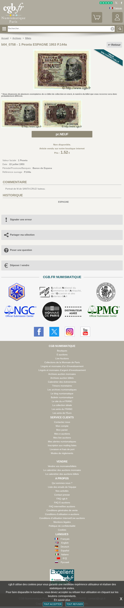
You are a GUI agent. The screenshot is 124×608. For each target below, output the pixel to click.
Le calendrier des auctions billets (62, 474)
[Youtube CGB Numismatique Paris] (85, 332)
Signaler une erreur (21, 219)
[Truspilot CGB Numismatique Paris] (106, 3)
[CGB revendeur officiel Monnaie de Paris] (62, 312)
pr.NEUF (62, 134)
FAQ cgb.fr (62, 498)
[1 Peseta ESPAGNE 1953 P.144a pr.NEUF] (62, 89)
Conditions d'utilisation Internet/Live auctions (62, 518)
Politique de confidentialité (62, 526)
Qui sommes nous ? (62, 483)
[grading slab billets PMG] (104, 311)
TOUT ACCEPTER (52, 604)
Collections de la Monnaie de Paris (62, 362)
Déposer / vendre (19, 265)
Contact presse (62, 494)
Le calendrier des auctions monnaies (62, 470)
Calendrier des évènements (62, 382)
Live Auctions (62, 358)
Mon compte (62, 426)
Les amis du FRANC (62, 409)
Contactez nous (62, 422)
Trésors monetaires (62, 385)
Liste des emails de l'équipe (62, 487)
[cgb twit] (115, 3)
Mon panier (62, 430)
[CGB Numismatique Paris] (13, 23)
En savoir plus (62, 600)
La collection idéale (62, 405)
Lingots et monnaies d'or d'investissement (62, 366)
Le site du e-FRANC (62, 401)
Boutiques (62, 350)
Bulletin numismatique (62, 397)
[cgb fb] (121, 3)
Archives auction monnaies (62, 374)
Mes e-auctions (62, 433)
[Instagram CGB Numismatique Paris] (70, 332)
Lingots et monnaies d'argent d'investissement (62, 370)
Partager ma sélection (22, 234)
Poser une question (21, 250)
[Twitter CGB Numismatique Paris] (54, 332)
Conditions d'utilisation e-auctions (62, 514)
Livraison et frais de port (62, 449)
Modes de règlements (62, 453)
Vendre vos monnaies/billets (62, 466)
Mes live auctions (62, 437)
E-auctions (62, 354)
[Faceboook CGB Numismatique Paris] (39, 332)
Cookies (62, 529)
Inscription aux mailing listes (62, 445)
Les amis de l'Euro (62, 413)
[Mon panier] (97, 22)
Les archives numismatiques (62, 389)
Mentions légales (62, 522)
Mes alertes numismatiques (62, 441)
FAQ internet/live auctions (62, 506)
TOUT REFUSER (75, 604)
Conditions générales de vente (62, 510)
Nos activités (62, 491)
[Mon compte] (117, 22)
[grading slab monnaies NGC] (20, 312)
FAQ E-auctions (62, 502)
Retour (116, 44)
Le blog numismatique (62, 393)
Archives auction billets (62, 378)
